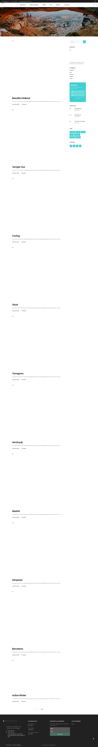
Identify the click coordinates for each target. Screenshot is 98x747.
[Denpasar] (39, 549)
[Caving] (39, 205)
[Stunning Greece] (72, 110)
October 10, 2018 (15, 310)
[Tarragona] (39, 343)
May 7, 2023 (77, 110)
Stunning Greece (78, 108)
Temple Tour (18, 167)
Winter (78, 137)
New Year (71, 74)
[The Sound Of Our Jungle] (72, 123)
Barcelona (17, 648)
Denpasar (17, 580)
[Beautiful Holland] (39, 67)
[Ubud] (39, 274)
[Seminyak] (39, 412)
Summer (71, 76)
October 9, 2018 (15, 701)
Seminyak (17, 442)
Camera (72, 132)
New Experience (78, 115)
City (78, 132)
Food (71, 72)
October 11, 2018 (15, 173)
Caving (16, 235)
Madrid (16, 511)
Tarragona (17, 373)
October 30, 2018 (15, 104)
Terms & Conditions (17, 745)
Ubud (15, 304)
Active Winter (19, 695)
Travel (71, 78)
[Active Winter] (39, 676)
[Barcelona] (39, 618)
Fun (71, 134)
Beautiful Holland (21, 98)
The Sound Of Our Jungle (80, 121)
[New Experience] (72, 116)
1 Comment (24, 104)
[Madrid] (39, 480)
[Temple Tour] (39, 136)
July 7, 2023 (77, 122)
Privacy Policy (9, 745)
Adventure (72, 70)
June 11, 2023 (77, 116)
